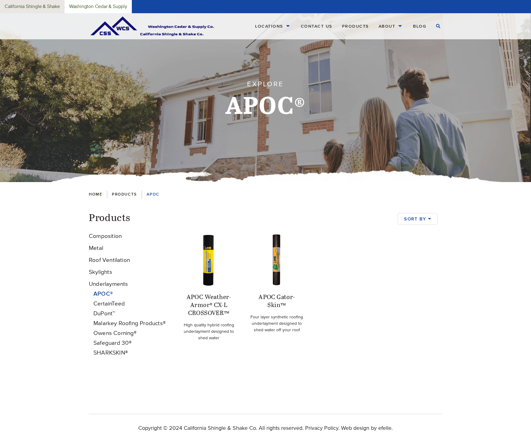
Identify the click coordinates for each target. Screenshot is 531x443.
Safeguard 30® (112, 343)
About (387, 26)
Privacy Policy (321, 428)
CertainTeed (109, 304)
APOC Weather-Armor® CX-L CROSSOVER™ (209, 305)
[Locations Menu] (288, 26)
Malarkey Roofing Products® (129, 323)
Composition (105, 236)
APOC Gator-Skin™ (276, 301)
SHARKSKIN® (110, 353)
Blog (419, 26)
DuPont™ (104, 314)
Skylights (100, 272)
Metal (96, 248)
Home (95, 194)
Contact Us (316, 26)
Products (355, 26)
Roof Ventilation (109, 260)
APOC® (103, 294)
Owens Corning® (115, 333)
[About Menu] (400, 26)
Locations (269, 26)
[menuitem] (273, 26)
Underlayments (108, 284)
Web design (355, 428)
